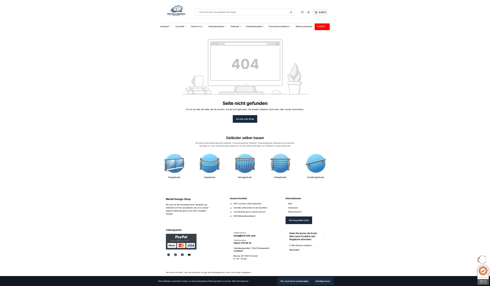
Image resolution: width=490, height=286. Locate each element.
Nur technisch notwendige (294, 281)
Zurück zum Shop (245, 119)
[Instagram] (168, 254)
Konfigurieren (323, 281)
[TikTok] (175, 254)
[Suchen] (290, 12)
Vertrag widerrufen (299, 220)
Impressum (293, 207)
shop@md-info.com (245, 235)
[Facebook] (182, 254)
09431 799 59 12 (242, 243)
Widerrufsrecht (294, 212)
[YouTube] (189, 254)
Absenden (294, 250)
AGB (290, 203)
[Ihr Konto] (308, 12)
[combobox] (245, 12)
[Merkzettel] (302, 12)
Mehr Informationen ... (241, 281)
